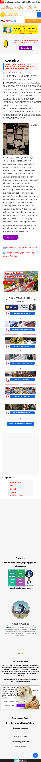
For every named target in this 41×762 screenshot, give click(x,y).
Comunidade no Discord (20, 718)
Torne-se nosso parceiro (12, 573)
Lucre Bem (17, 661)
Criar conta (36, 20)
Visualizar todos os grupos (20, 424)
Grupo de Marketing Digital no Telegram (20, 723)
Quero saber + (26, 48)
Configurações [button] (10, 705)
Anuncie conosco (30, 8)
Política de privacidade (20, 742)
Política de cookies (20, 737)
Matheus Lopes (9, 635)
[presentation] (7, 627)
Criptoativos (14, 489)
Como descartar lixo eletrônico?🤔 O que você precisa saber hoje (20, 66)
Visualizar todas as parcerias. (20, 588)
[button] (19, 653)
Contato (35, 7)
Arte (11, 486)
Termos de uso (20, 747)
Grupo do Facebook (20, 728)
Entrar (28, 20)
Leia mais (10, 237)
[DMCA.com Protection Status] (20, 760)
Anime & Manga (15, 482)
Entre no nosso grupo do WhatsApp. (20, 8)
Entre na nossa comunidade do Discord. (7, 8)
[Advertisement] (20, 446)
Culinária (13, 492)
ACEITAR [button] (21, 705)
